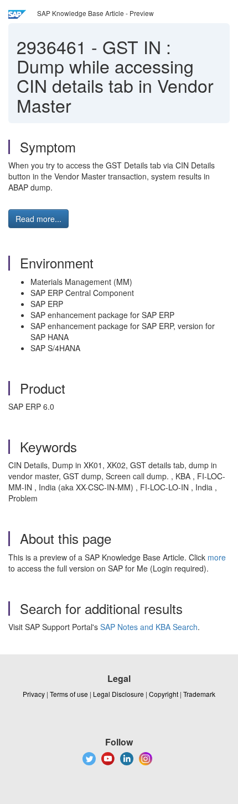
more (217, 557)
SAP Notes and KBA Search (149, 626)
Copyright (163, 694)
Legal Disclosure (118, 694)
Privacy (34, 694)
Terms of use (69, 694)
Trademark (199, 694)
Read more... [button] (38, 218)
